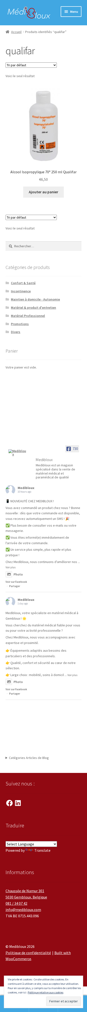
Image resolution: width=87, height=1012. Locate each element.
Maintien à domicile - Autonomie (35, 299)
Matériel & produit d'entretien (33, 307)
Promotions (20, 324)
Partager (14, 586)
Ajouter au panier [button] (43, 191)
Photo (18, 574)
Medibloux (26, 488)
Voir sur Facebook (16, 581)
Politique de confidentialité (28, 952)
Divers (15, 332)
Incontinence (21, 291)
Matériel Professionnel (28, 316)
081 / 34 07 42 (16, 903)
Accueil (16, 32)
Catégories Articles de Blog (29, 758)
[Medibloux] (17, 452)
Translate (42, 850)
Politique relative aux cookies (45, 992)
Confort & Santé (23, 283)
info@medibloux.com (23, 909)
